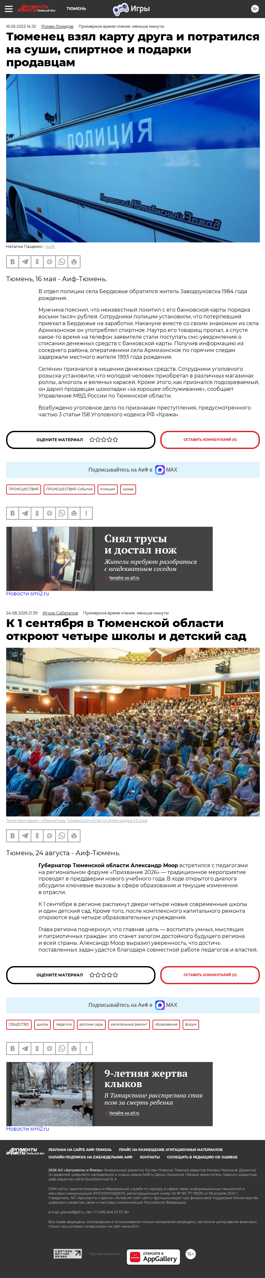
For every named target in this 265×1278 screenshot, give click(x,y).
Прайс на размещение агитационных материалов (171, 1150)
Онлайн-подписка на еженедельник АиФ (90, 1157)
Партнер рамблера (104, 1254)
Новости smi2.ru (27, 594)
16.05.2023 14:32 (21, 26)
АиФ (50, 246)
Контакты (150, 1157)
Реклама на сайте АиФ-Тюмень (79, 1150)
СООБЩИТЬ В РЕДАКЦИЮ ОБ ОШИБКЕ (202, 1157)
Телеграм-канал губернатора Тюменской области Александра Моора (76, 820)
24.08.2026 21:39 (21, 613)
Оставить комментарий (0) (210, 440)
